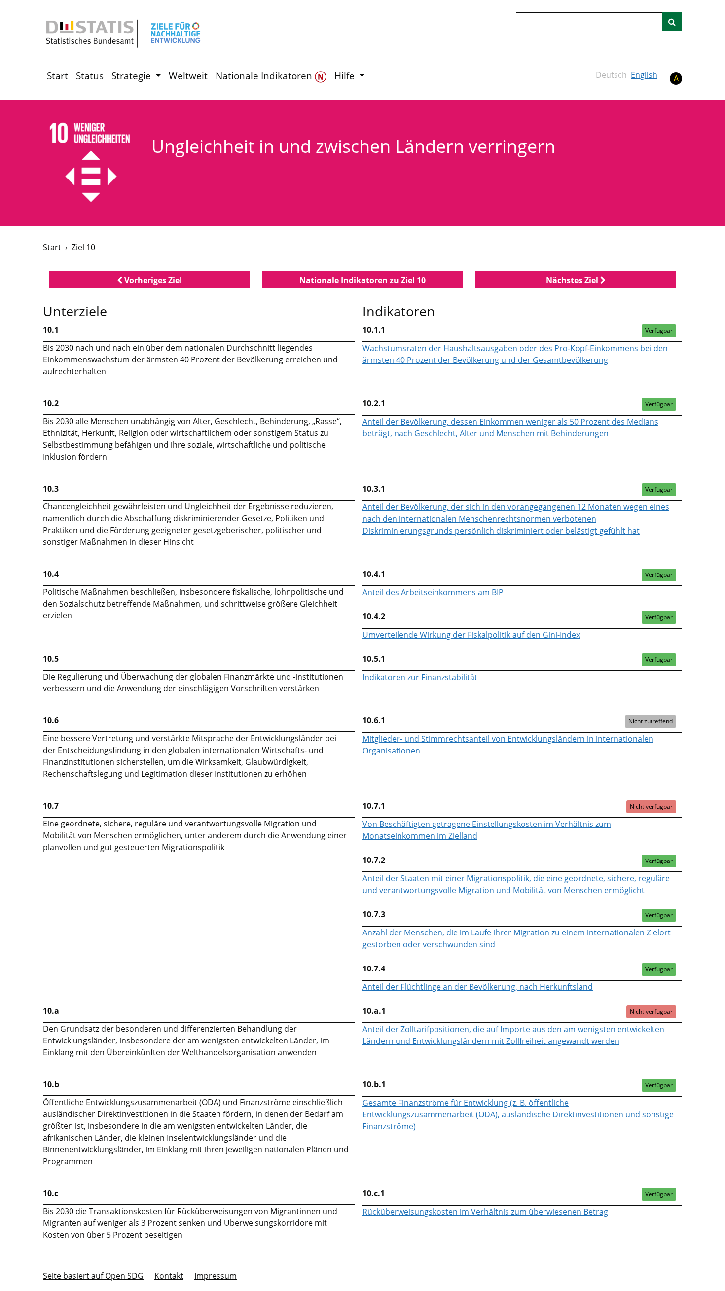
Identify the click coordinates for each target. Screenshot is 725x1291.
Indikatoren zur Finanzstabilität (419, 677)
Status (90, 76)
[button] (149, 279)
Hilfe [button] (345, 76)
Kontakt (168, 1275)
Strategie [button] (132, 76)
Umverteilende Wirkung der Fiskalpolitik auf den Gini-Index (471, 634)
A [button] (676, 78)
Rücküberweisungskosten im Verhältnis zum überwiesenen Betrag (485, 1211)
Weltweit (188, 76)
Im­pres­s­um (215, 1275)
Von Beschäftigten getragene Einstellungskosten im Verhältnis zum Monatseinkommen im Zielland (486, 830)
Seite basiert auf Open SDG (93, 1275)
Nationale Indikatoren (265, 76)
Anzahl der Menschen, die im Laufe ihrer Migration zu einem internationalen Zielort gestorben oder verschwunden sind (516, 938)
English (644, 75)
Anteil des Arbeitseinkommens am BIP (433, 592)
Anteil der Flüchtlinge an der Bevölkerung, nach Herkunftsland (477, 986)
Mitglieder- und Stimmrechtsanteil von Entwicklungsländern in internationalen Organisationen (507, 744)
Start (57, 76)
